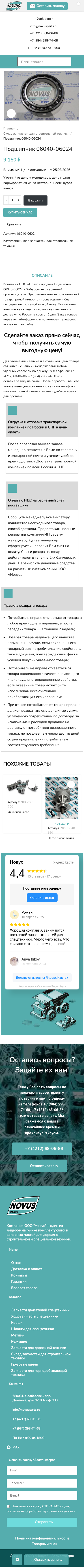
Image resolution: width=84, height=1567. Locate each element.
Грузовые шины (24, 1364)
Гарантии (18, 1281)
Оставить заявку (51, 5)
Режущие (19, 1341)
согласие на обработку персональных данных (41, 1511)
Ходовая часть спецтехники (34, 1316)
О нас (16, 1262)
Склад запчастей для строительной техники (36, 133)
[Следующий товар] (14, 256)
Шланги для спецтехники (32, 1328)
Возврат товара (24, 1287)
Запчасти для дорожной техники (38, 1347)
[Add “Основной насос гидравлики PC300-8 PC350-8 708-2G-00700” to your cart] (31, 784)
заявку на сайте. (28, 381)
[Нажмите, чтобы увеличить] (11, 113)
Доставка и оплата (27, 1269)
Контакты (19, 1275)
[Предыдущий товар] (5, 256)
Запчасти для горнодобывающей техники (39, 1372)
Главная (9, 128)
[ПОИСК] (76, 61)
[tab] (42, 275)
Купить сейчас (20, 212)
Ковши (16, 1322)
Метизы (17, 1335)
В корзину (35, 200)
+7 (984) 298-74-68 (42, 376)
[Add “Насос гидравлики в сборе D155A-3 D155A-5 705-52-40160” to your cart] (71, 784)
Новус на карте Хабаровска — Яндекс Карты (42, 986)
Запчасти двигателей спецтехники (40, 1310)
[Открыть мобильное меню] (8, 61)
